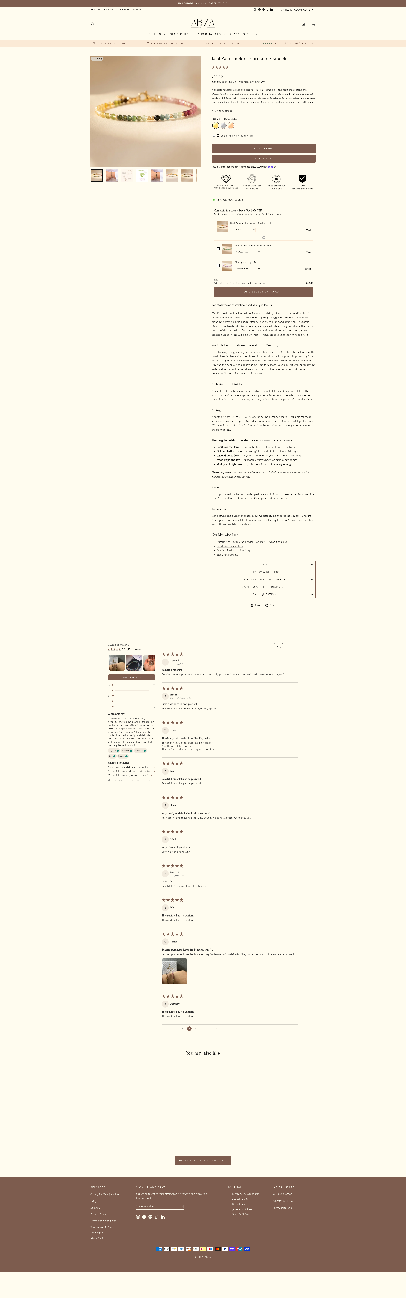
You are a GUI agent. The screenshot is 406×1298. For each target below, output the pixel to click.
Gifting (155, 34)
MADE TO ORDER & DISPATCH (263, 587)
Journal (137, 9)
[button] (220, 67)
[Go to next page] (222, 1028)
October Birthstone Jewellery (234, 550)
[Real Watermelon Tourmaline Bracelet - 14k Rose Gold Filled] (121, 1129)
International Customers (263, 579)
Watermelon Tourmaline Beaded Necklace (241, 541)
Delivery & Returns (263, 572)
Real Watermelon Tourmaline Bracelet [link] (250, 223)
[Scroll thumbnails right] (151, 662)
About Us (95, 9)
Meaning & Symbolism (245, 1194)
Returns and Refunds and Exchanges (105, 1230)
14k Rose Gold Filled (231, 125)
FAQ (92, 1201)
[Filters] (277, 645)
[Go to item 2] (134, 663)
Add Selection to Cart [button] (263, 291)
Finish (224, 119)
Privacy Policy (98, 1214)
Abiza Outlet (97, 1238)
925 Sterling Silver (223, 125)
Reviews (125, 9)
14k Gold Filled (216, 125)
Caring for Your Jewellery (105, 1194)
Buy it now (263, 158)
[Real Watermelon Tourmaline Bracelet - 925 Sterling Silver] (117, 1129)
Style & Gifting (241, 1214)
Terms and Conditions (103, 1221)
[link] (222, 226)
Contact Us (110, 9)
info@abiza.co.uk (283, 1208)
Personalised (210, 34)
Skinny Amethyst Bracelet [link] (249, 262)
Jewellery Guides (242, 1209)
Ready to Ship (242, 34)
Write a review (132, 677)
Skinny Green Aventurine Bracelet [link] (253, 245)
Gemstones (180, 34)
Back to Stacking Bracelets (205, 1160)
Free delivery (246, 81)
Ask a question (264, 594)
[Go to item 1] (117, 663)
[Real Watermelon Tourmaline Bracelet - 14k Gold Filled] (113, 1129)
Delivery (95, 1207)
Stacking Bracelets (227, 554)
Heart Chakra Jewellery (230, 546)
